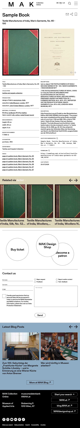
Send (40, 315)
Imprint (27, 425)
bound (32, 115)
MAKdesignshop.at (63, 411)
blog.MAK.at (63, 405)
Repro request (41, 279)
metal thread (24, 115)
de (57, 3)
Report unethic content (65, 279)
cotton (17, 115)
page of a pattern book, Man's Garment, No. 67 (18, 167)
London (22, 103)
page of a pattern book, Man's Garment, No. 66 (18, 162)
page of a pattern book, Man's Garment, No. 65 (18, 156)
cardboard (11, 113)
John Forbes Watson (17, 106)
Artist (20, 180)
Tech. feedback (62, 281)
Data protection (19, 425)
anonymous (17, 100)
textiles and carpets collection (12, 93)
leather (24, 113)
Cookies (43, 425)
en (61, 3)
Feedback (39, 281)
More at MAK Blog (38, 382)
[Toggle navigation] (76, 3)
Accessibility (35, 425)
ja (64, 3)
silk (13, 115)
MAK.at (63, 400)
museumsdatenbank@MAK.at (30, 395)
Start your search (63, 394)
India (23, 100)
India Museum (14, 103)
